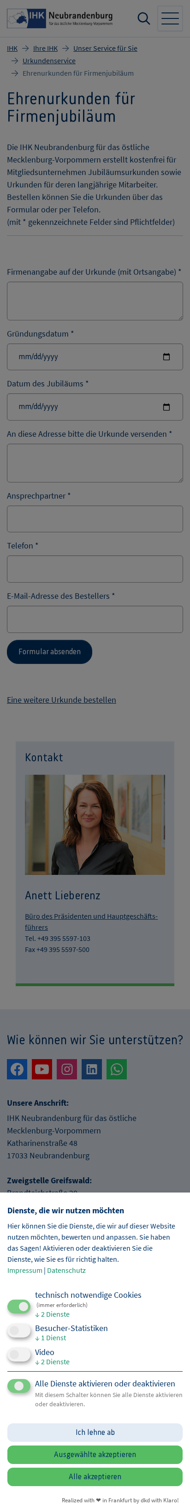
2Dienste (52, 1314)
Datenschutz (66, 1270)
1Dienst (50, 1337)
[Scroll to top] (170, 1492)
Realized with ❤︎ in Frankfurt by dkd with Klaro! (120, 1500)
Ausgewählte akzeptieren (95, 1455)
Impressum (24, 1270)
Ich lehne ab (95, 1432)
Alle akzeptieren (95, 1477)
